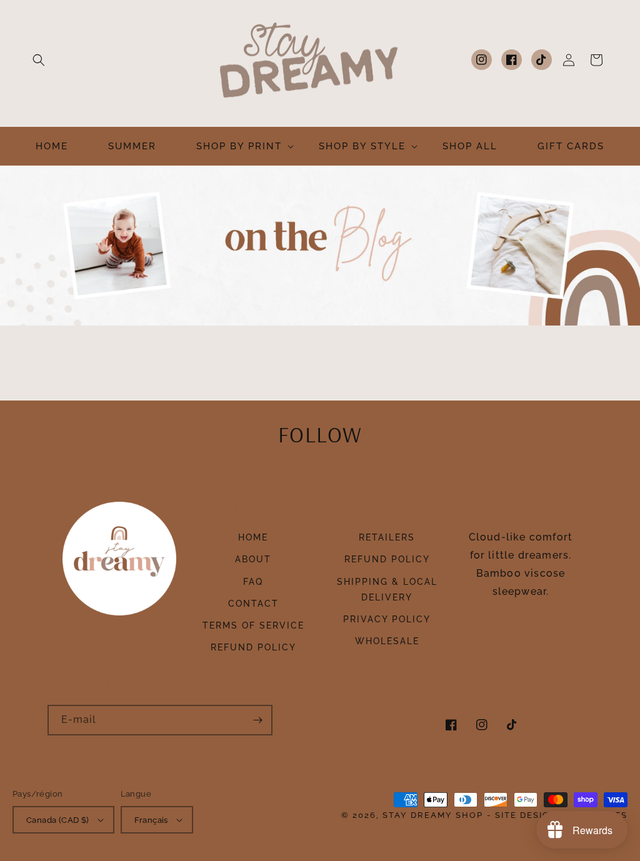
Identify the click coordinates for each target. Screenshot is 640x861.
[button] (38, 60)
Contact (253, 604)
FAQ (253, 582)
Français (151, 820)
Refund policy (253, 647)
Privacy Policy (387, 619)
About (253, 559)
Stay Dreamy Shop (432, 815)
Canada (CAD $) (57, 820)
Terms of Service (253, 625)
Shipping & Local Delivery (387, 589)
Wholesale (387, 641)
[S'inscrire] (257, 720)
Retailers (387, 537)
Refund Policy (387, 559)
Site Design (526, 815)
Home (253, 537)
